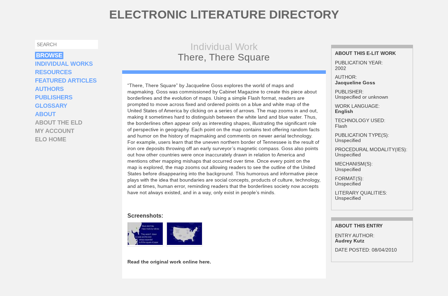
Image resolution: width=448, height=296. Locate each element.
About (45, 114)
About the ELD (58, 122)
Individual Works (64, 64)
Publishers (53, 97)
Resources (53, 72)
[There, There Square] (145, 243)
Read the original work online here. (169, 262)
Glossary (51, 106)
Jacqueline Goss (355, 82)
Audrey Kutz (349, 241)
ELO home (50, 139)
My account (54, 131)
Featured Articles (66, 80)
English (344, 111)
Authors (49, 89)
